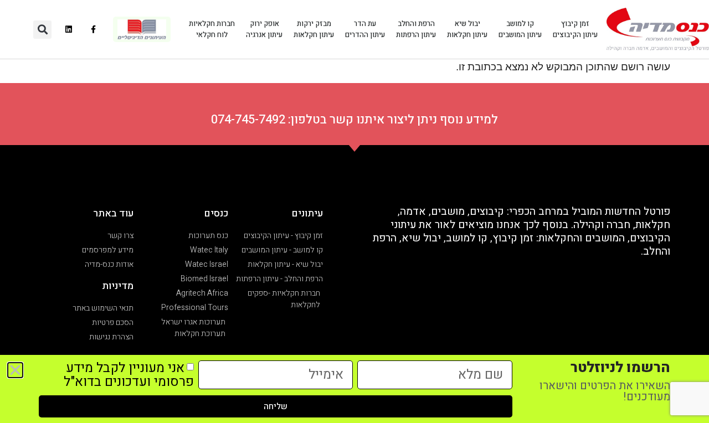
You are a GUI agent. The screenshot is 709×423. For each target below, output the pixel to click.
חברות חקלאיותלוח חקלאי (212, 29)
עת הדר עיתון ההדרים (365, 29)
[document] (354, 211)
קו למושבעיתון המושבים (520, 29)
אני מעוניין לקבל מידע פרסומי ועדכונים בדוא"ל (129, 374)
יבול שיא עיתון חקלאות (467, 29)
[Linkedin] (68, 29)
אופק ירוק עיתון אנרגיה (264, 29)
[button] (42, 29)
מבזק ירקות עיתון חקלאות (314, 29)
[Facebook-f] (93, 29)
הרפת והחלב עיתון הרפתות (416, 29)
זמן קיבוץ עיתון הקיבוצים (575, 29)
